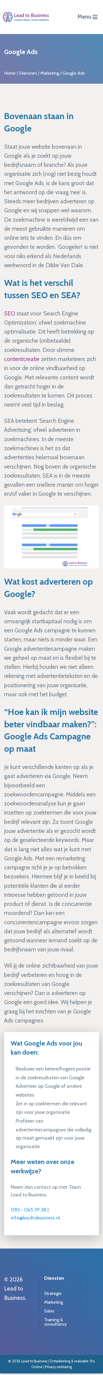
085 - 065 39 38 (28, 1210)
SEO (9, 313)
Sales (49, 1311)
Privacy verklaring (58, 1367)
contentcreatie (22, 359)
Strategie (53, 1293)
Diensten (28, 73)
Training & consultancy (55, 1322)
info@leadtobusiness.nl (35, 1218)
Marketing (49, 73)
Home (10, 73)
